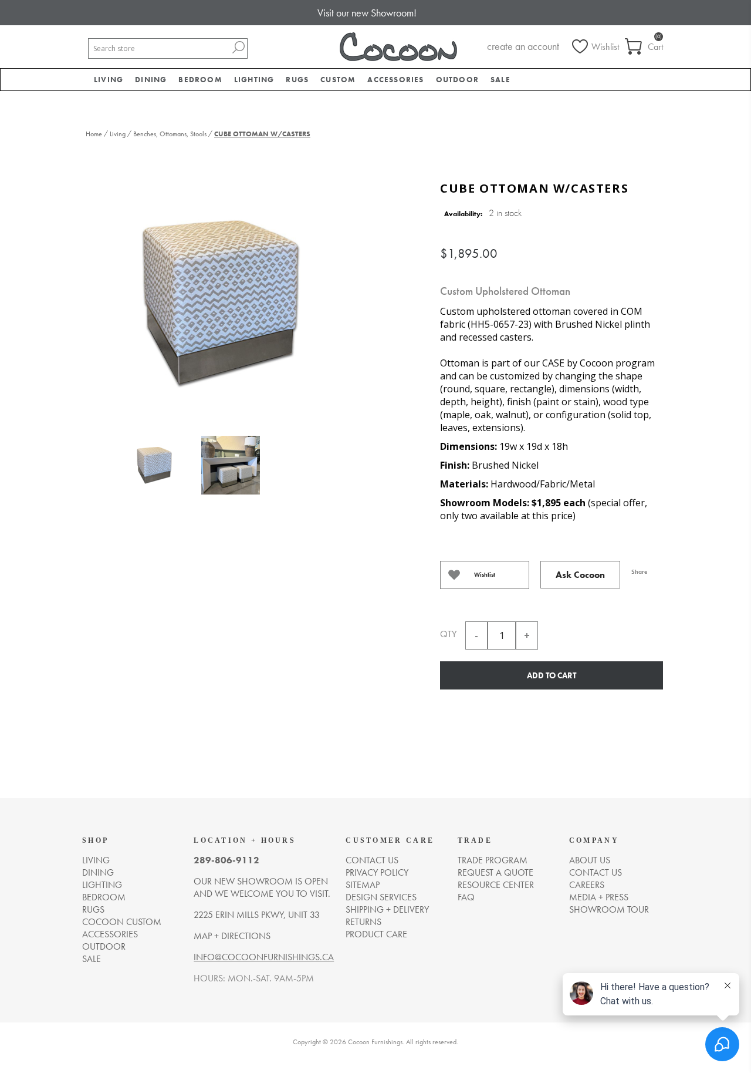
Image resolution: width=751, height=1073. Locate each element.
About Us (589, 860)
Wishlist (484, 574)
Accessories (110, 934)
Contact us (372, 860)
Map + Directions (232, 936)
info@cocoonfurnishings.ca (264, 957)
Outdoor (104, 946)
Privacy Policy (377, 872)
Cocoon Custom (121, 922)
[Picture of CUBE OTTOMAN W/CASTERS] (154, 468)
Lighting (102, 885)
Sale (91, 959)
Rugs (93, 909)
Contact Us (595, 872)
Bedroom (104, 897)
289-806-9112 (226, 860)
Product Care (376, 934)
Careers (586, 885)
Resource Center (496, 885)
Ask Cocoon (580, 575)
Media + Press (598, 897)
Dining (98, 872)
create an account (523, 46)
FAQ (466, 897)
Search (238, 47)
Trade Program (492, 860)
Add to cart (551, 675)
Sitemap (363, 885)
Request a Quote (495, 872)
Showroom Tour (609, 909)
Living (96, 860)
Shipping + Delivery (387, 909)
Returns (363, 922)
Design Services (381, 897)
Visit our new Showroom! (367, 12)
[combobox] (159, 48)
